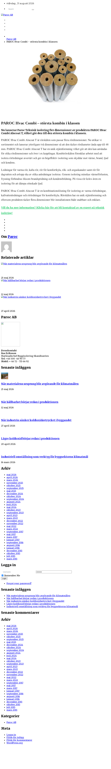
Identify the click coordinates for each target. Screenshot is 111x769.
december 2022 (14, 520)
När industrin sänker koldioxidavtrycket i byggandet (24, 305)
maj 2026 (11, 474)
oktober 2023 (13, 510)
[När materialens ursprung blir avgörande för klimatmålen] (34, 263)
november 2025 (14, 482)
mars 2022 (12, 529)
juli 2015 (10, 556)
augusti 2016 (13, 545)
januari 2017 (12, 539)
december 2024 (14, 493)
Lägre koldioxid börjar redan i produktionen (30, 438)
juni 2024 (11, 504)
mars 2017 (11, 537)
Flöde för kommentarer (19, 740)
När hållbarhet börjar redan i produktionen (20, 288)
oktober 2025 (13, 485)
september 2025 (15, 488)
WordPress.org (14, 742)
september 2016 (14, 542)
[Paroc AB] (55, 14)
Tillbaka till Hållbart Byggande (25, 20)
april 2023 (11, 515)
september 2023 (15, 512)
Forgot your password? (19, 583)
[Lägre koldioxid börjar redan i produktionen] (4, 430)
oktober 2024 (13, 496)
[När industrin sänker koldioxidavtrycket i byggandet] (31, 297)
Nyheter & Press (17, 26)
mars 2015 (11, 558)
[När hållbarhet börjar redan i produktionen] (25, 280)
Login (4, 578)
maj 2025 (11, 491)
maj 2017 (11, 534)
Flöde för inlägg (15, 737)
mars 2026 (12, 480)
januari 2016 (13, 548)
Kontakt (13, 30)
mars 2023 (12, 518)
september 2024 (15, 499)
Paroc (13, 237)
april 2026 (12, 477)
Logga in (11, 734)
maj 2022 (11, 526)
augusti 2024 (13, 501)
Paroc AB (11, 39)
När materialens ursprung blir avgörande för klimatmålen (26, 271)
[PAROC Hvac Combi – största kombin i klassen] (54, 112)
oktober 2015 (13, 553)
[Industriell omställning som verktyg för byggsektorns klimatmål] (4, 448)
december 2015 (14, 550)
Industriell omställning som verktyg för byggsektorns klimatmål (44, 456)
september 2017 (14, 531)
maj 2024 (11, 507)
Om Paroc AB (15, 23)
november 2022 (14, 523)
